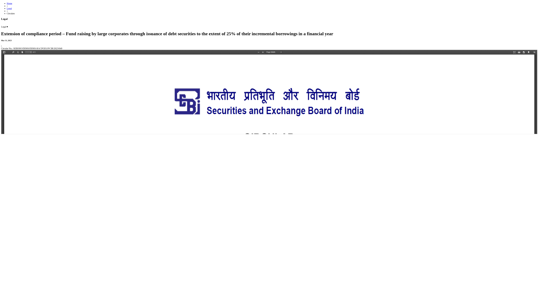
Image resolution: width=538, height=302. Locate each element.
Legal (9, 8)
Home (9, 3)
